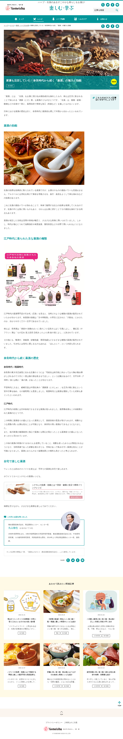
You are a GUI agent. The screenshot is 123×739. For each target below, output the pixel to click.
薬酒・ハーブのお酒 (22, 25)
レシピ (12, 25)
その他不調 (97, 635)
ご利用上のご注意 (70, 722)
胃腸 (57, 633)
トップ (6, 25)
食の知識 (10, 85)
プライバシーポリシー (54, 722)
